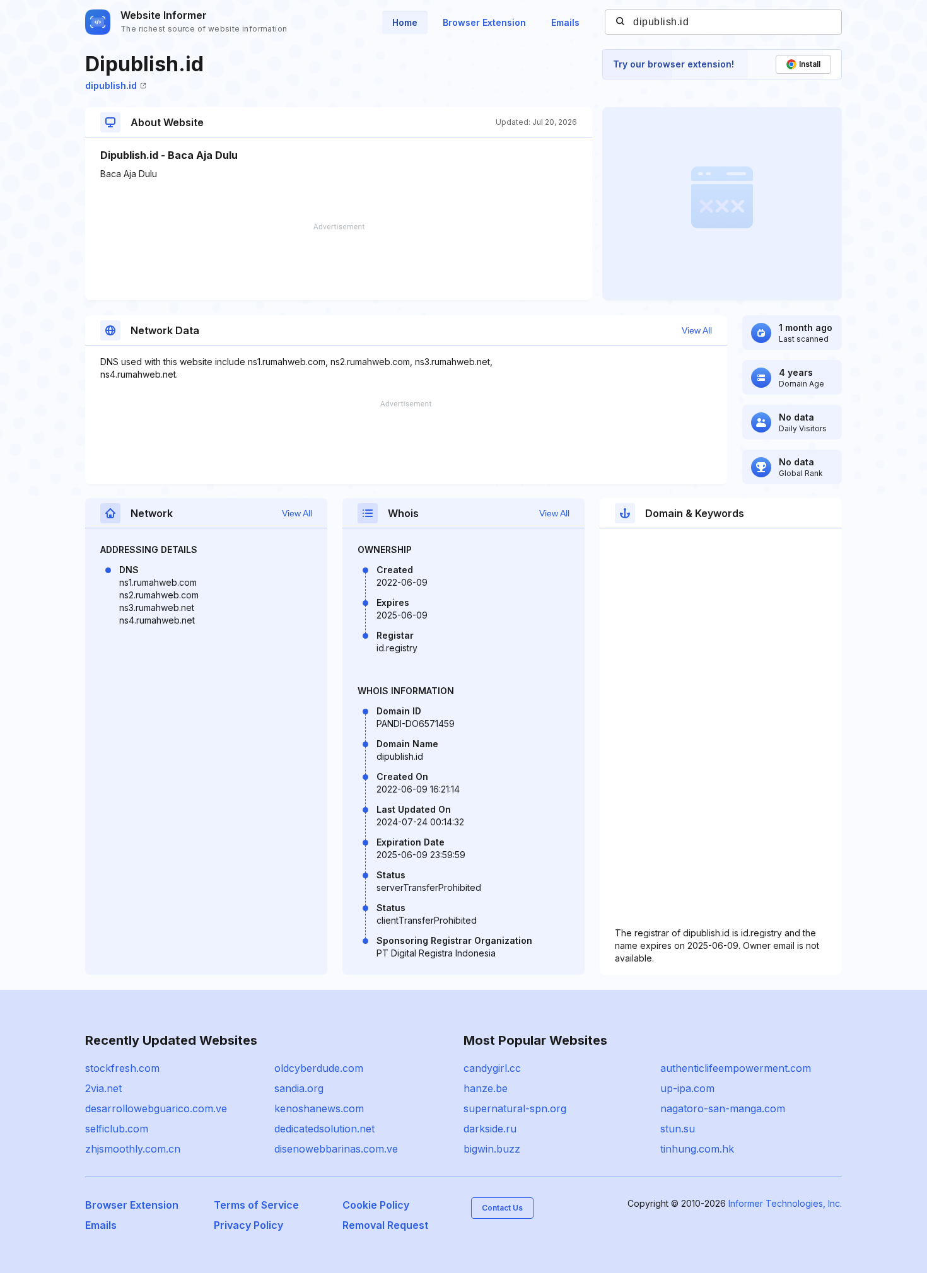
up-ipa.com (687, 1088)
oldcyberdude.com (318, 1068)
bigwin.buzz (492, 1148)
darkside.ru (490, 1128)
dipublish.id (111, 85)
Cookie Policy (375, 1205)
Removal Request (385, 1225)
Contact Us (502, 1207)
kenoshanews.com (319, 1108)
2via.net (103, 1088)
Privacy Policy (248, 1225)
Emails (565, 22)
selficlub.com (116, 1128)
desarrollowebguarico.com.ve (156, 1108)
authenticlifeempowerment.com (735, 1068)
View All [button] (697, 330)
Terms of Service (256, 1205)
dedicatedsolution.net (324, 1128)
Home (404, 22)
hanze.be (486, 1088)
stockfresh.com (122, 1068)
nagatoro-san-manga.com (722, 1108)
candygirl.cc (492, 1068)
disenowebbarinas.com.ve (336, 1148)
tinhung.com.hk (697, 1148)
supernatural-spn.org (515, 1108)
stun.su (677, 1128)
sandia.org (299, 1088)
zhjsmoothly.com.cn (132, 1148)
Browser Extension (484, 22)
